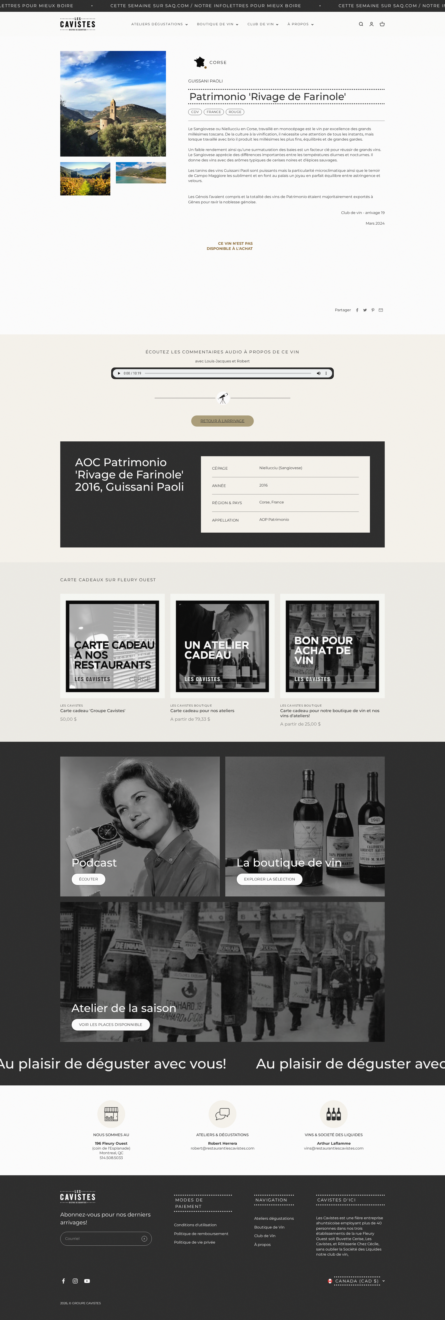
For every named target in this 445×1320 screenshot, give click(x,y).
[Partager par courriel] (381, 310)
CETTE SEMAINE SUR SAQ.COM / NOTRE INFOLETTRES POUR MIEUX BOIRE (303, 5)
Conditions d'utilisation (195, 1225)
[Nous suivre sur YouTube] (87, 1281)
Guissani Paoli (205, 81)
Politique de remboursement (201, 1234)
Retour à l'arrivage (222, 421)
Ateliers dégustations (157, 24)
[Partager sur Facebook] (357, 310)
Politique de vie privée (194, 1242)
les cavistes (71, 705)
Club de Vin (261, 24)
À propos (298, 24)
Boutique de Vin (215, 24)
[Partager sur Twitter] (365, 310)
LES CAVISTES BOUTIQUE (191, 705)
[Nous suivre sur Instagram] (75, 1281)
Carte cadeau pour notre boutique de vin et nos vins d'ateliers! (329, 713)
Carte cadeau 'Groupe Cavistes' (92, 710)
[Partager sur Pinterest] (373, 310)
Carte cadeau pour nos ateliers (202, 710)
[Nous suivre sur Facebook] (63, 1281)
